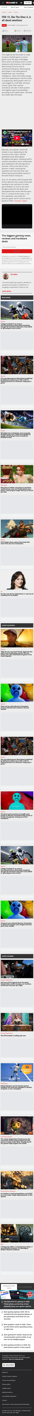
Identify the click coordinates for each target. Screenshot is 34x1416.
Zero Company (28, 7)
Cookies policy (6, 1388)
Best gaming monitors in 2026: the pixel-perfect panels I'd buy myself (17, 1346)
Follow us (19, 31)
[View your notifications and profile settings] (17, 3)
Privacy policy (6, 1384)
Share (6, 31)
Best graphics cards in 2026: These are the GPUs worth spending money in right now (18, 1327)
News (4, 25)
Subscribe (28, 2)
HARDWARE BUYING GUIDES (9, 1287)
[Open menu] (3, 2)
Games (4, 12)
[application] (17, 214)
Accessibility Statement (9, 1396)
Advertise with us (7, 1392)
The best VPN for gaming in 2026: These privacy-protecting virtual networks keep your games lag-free (17, 1304)
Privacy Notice (26, 258)
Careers (4, 1400)
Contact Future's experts (9, 1376)
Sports (10, 12)
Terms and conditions (8, 1380)
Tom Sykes (12, 25)
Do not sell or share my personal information (15, 1404)
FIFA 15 (16, 12)
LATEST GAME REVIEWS (25, 1287)
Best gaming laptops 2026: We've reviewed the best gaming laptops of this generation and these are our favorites (18, 1315)
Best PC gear (15, 7)
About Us (5, 1372)
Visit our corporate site (16, 1359)
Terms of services (23, 256)
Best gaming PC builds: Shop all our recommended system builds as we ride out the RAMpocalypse (18, 1337)
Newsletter (28, 31)
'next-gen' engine (20, 201)
